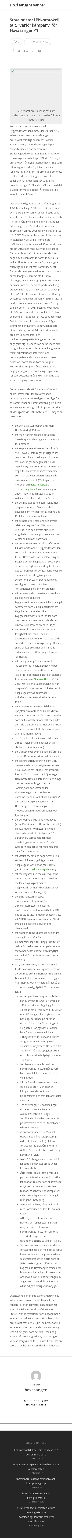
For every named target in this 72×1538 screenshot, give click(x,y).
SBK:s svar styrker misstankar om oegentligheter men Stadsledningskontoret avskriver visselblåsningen (36, 1514)
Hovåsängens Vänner (27, 5)
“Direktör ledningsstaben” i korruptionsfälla (36, 1496)
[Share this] (13, 50)
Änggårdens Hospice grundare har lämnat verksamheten (36, 1467)
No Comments (39, 41)
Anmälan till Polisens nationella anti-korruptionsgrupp (36, 1481)
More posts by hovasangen (36, 1402)
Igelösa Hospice (44, 679)
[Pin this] (40, 50)
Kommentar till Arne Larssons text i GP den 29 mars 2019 (36, 1452)
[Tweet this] (19, 50)
